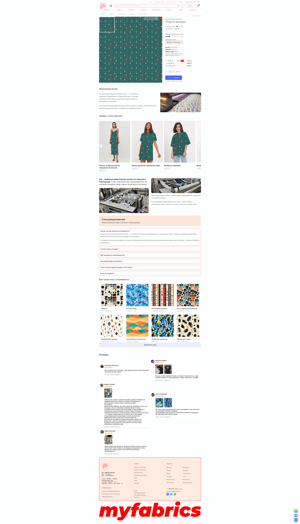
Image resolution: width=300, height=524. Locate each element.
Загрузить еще (150, 345)
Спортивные (186, 473)
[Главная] (118, 466)
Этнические (186, 479)
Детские (169, 467)
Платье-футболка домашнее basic (146, 165)
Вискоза (136, 483)
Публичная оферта (107, 496)
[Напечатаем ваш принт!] (182, 5)
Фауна (168, 473)
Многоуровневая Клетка (187, 308)
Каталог (190, 5)
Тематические (171, 479)
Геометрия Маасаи (159, 308)
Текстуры (169, 476)
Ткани (136, 464)
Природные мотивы (109, 339)
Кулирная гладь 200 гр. (141, 475)
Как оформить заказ (171, 1)
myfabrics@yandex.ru (174, 491)
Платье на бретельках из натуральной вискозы (109, 167)
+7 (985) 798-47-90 (174, 489)
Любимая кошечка (159, 339)
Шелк (135, 480)
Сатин (136, 477)
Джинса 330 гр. (138, 472)
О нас (151, 1)
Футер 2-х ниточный (140, 467)
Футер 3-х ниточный (140, 470)
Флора (168, 470)
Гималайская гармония (136, 339)
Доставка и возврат (159, 1)
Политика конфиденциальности (111, 491)
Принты (169, 464)
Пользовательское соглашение (111, 494)
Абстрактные (170, 482)
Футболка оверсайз (172, 165)
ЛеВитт (104, 308)
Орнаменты (169, 28)
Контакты (181, 1)
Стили (184, 476)
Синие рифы (131, 308)
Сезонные (185, 470)
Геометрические (187, 482)
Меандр (177, 28)
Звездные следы (184, 339)
